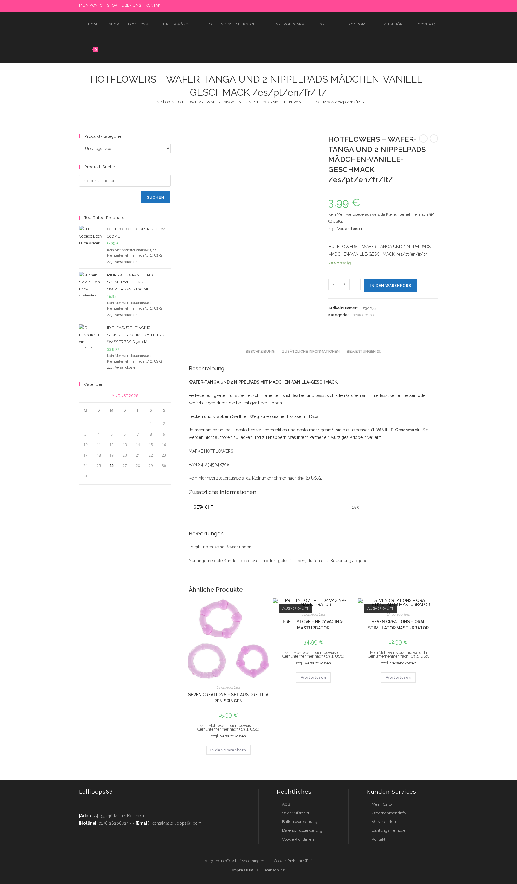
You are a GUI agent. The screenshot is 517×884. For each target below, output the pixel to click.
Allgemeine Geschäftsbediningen (234, 861)
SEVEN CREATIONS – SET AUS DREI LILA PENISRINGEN (228, 697)
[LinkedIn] (415, 6)
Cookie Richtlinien (298, 839)
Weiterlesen (313, 677)
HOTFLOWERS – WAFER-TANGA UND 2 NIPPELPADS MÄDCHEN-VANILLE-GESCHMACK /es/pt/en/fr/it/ (270, 102)
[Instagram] (408, 6)
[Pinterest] (395, 6)
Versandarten (384, 821)
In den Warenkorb (390, 286)
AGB (286, 804)
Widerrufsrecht (295, 813)
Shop (112, 5)
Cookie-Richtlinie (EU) (293, 861)
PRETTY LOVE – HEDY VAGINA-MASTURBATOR (313, 624)
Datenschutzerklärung (302, 830)
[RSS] (435, 6)
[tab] (260, 351)
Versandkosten (350, 228)
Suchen (155, 197)
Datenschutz (273, 870)
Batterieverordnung (299, 821)
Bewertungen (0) (364, 351)
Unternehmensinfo (389, 813)
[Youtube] (119, 804)
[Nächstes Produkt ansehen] (434, 138)
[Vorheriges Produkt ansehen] (423, 138)
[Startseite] (153, 102)
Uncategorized (362, 315)
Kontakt (154, 5)
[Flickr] (422, 6)
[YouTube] (429, 6)
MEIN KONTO (91, 5)
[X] (381, 6)
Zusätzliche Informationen (311, 351)
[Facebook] (388, 6)
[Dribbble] (402, 6)
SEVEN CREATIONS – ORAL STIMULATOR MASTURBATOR (398, 624)
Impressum (242, 870)
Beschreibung (260, 351)
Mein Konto (382, 804)
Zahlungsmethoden (390, 830)
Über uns (131, 5)
